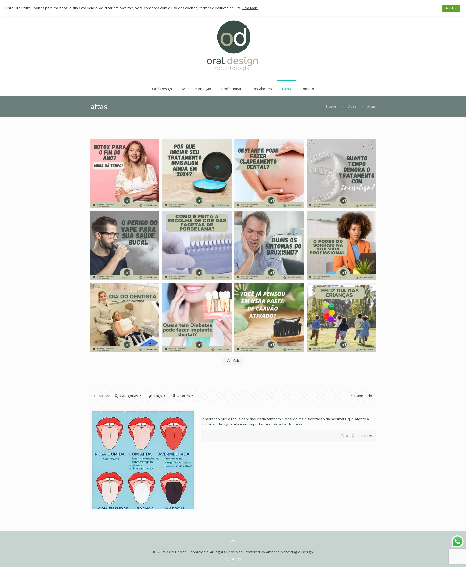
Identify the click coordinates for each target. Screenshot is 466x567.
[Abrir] (124, 173)
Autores (183, 395)
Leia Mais (250, 8)
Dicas (351, 106)
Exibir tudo (363, 395)
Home (331, 106)
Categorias (129, 395)
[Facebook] (233, 559)
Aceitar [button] (451, 8)
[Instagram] (239, 559)
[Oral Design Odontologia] (233, 46)
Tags (157, 395)
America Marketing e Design (289, 552)
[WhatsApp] (226, 559)
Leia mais (364, 435)
